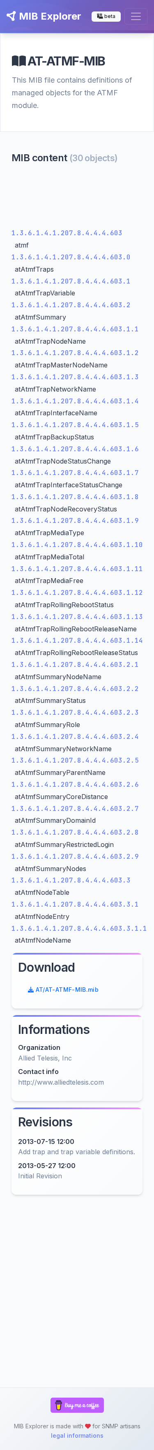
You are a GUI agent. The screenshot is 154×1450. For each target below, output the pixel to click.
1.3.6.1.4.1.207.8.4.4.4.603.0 (71, 257)
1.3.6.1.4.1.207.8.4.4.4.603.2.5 (75, 760)
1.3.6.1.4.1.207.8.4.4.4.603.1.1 (75, 329)
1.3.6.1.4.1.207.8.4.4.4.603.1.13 (77, 616)
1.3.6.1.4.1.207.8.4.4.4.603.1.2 (75, 353)
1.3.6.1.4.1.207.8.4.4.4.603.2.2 (75, 688)
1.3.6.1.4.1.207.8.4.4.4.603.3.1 (75, 904)
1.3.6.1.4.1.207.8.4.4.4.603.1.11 (77, 569)
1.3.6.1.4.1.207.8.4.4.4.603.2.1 (75, 664)
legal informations (77, 1435)
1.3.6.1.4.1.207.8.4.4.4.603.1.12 (77, 592)
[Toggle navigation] (135, 16)
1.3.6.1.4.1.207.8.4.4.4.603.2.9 (75, 856)
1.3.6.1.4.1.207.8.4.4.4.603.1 (71, 281)
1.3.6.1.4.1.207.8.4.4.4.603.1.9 (75, 520)
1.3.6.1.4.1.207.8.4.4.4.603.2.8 (75, 832)
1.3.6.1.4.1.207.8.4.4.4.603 (66, 233)
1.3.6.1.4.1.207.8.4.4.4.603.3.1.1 (79, 928)
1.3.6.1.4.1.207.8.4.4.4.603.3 (71, 880)
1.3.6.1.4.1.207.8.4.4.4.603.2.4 (75, 736)
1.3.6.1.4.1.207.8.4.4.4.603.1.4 (75, 401)
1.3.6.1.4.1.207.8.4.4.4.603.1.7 (75, 472)
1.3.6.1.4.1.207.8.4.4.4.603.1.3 (75, 377)
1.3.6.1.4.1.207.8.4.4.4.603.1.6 (75, 449)
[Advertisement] (77, 198)
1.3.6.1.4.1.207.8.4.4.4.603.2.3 (75, 712)
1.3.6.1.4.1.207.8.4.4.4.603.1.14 (77, 640)
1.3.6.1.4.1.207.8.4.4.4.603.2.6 (75, 784)
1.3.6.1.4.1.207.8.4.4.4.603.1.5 (75, 425)
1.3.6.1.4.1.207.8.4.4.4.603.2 (71, 305)
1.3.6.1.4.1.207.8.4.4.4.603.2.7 (75, 808)
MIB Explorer (48, 16)
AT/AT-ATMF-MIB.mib (66, 989)
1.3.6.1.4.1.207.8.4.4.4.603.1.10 (77, 544)
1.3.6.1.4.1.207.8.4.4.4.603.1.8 (75, 497)
